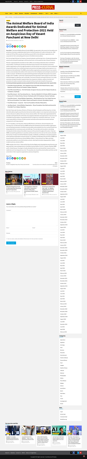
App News (62, 342)
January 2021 (63, 306)
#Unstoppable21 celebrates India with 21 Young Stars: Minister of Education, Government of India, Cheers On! (31, 190)
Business (21, 13)
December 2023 (63, 217)
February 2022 (63, 273)
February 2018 (63, 331)
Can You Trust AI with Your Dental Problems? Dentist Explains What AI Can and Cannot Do (70, 53)
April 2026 (62, 145)
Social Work (62, 388)
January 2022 (63, 275)
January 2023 (63, 245)
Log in (61, 411)
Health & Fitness (63, 368)
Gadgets (62, 365)
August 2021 (63, 288)
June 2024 (62, 201)
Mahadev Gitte (63, 88)
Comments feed (63, 416)
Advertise (21, 1)
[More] (25, 46)
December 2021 (63, 278)
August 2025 (63, 166)
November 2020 (63, 311)
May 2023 (62, 235)
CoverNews (47, 456)
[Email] (22, 46)
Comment (8, 210)
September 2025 (63, 163)
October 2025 (63, 161)
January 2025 (63, 184)
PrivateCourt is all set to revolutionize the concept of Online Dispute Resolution (69, 89)
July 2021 (62, 291)
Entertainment (34, 13)
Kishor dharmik (63, 81)
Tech (47, 13)
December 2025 (63, 155)
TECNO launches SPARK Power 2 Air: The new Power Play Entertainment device (70, 77)
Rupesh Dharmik (64, 75)
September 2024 (63, 194)
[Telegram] (20, 46)
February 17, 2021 (18, 40)
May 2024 (62, 204)
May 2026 (62, 143)
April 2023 (62, 237)
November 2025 (63, 158)
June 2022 (62, 263)
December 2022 (63, 247)
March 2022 (63, 270)
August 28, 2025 (17, 191)
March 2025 (63, 178)
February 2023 (63, 242)
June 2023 (62, 232)
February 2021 (63, 303)
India (11, 13)
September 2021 (63, 286)
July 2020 (62, 321)
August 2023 (63, 227)
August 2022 (63, 257)
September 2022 (63, 255)
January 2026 (63, 153)
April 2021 (62, 298)
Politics (61, 378)
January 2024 (63, 214)
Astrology (62, 345)
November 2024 (63, 189)
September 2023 (63, 224)
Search (61, 20)
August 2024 (63, 196)
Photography (63, 375)
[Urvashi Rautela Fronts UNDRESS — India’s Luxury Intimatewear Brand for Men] (28, 430)
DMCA (31, 1)
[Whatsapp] (17, 46)
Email (33, 227)
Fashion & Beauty (64, 357)
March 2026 (63, 148)
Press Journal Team (10, 40)
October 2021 (63, 283)
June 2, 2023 (53, 194)
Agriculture (62, 339)
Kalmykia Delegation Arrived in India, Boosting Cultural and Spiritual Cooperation (13, 188)
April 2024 (62, 206)
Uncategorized (63, 401)
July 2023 (62, 229)
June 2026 (62, 140)
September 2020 (63, 316)
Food (61, 362)
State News (62, 393)
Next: (45, 164)
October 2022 (63, 252)
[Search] (81, 13)
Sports (61, 390)
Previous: (17, 163)
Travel (61, 398)
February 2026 (63, 150)
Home (6, 13)
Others (55, 13)
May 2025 (62, 173)
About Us (16, 1)
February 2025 (63, 181)
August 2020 (63, 319)
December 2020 (63, 309)
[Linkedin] (12, 46)
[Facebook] (7, 46)
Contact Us (26, 1)
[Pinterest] (15, 46)
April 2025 (62, 176)
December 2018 (63, 324)
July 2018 (62, 326)
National (8, 20)
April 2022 (62, 268)
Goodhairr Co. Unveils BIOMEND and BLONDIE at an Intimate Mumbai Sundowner (70, 35)
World (16, 13)
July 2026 (62, 138)
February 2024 (63, 212)
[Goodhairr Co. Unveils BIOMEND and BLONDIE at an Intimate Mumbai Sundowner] (12, 430)
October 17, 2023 (35, 194)
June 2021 (62, 293)
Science (61, 385)
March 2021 (63, 301)
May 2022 (62, 265)
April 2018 (62, 329)
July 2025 (62, 168)
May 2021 (62, 296)
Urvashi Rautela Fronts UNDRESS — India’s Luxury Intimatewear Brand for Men (69, 40)
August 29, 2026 (9, 442)
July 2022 (62, 260)
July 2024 (62, 199)
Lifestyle (40, 13)
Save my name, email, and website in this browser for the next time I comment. (25, 238)
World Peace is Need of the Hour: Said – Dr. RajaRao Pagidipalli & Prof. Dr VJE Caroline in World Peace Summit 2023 (48, 190)
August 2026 (63, 135)
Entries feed (62, 414)
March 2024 (63, 209)
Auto (52, 13)
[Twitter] (10, 46)
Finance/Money (63, 360)
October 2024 (63, 191)
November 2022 (63, 250)
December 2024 (63, 186)
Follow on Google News (38, 1)
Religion (62, 383)
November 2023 (63, 219)
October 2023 (63, 222)
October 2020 (63, 314)
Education (27, 13)
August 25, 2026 (40, 445)
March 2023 (63, 240)
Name (7, 227)
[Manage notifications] (84, 456)
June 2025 (62, 171)
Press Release (63, 380)
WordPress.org (63, 419)
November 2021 (63, 280)
